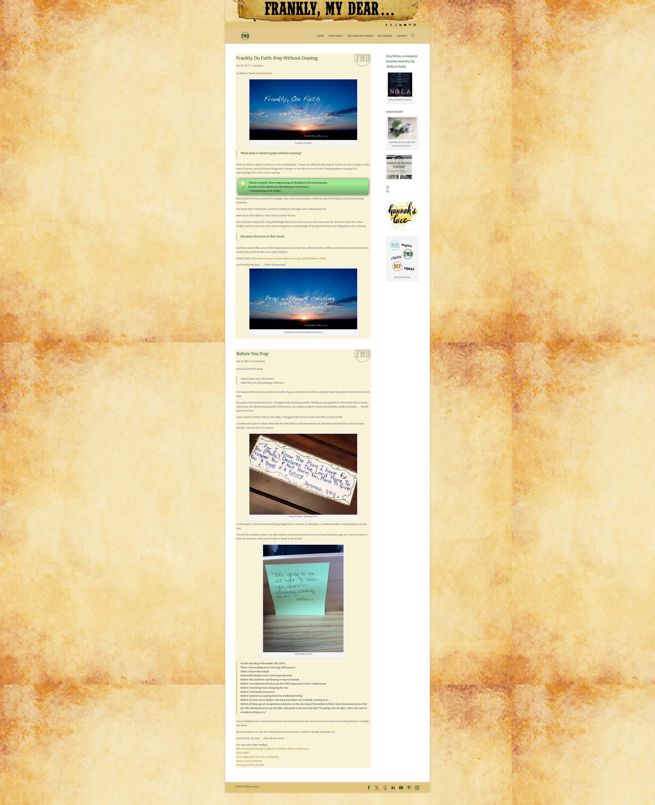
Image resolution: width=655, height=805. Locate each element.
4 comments (258, 361)
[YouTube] (405, 26)
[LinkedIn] (400, 26)
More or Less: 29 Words (249, 761)
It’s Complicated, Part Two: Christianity (257, 756)
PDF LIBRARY (384, 35)
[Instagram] (414, 26)
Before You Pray (252, 353)
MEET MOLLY (336, 35)
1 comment (257, 65)
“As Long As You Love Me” (250, 765)
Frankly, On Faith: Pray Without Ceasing (277, 58)
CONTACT (401, 35)
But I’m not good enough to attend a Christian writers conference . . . (274, 748)
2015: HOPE (242, 752)
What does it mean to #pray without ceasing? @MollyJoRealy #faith (288, 258)
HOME (320, 35)
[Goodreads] (396, 26)
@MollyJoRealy (264, 73)
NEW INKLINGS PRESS (360, 35)
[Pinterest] (410, 26)
